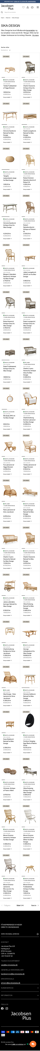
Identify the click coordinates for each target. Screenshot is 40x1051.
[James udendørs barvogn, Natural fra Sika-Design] (10, 584)
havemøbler (30, 30)
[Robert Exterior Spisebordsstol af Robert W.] (30, 158)
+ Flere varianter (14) (9, 81)
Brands (8, 17)
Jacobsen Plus (9, 1042)
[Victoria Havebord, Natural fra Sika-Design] (10, 113)
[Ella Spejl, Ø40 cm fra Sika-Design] (10, 397)
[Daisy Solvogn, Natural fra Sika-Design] (30, 489)
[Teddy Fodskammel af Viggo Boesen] (10, 65)
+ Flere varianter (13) (9, 831)
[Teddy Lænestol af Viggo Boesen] (30, 444)
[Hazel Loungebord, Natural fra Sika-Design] (30, 113)
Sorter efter (5, 47)
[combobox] (20, 12)
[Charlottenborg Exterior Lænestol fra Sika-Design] (30, 397)
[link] (7, 905)
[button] (32, 7)
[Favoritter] (23, 7)
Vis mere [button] (35, 35)
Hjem (2, 17)
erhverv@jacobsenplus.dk (10, 983)
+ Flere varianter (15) (29, 413)
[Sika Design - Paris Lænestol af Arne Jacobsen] (10, 676)
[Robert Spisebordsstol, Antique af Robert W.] (30, 205)
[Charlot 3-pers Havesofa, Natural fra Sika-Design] (10, 537)
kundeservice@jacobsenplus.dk (13, 974)
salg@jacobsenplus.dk (9, 965)
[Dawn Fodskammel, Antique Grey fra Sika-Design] (10, 348)
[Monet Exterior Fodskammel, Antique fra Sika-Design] (30, 864)
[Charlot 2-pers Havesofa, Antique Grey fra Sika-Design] (30, 348)
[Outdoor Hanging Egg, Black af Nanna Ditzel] (30, 721)
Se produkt (7, 97)
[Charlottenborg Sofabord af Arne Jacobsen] (10, 631)
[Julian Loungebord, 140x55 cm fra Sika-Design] (30, 254)
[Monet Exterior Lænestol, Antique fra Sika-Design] (10, 815)
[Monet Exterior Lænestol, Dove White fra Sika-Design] (30, 815)
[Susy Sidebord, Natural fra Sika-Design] (10, 721)
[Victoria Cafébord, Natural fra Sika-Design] (30, 676)
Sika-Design (15, 17)
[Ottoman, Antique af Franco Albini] (10, 768)
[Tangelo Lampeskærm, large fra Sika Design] (10, 158)
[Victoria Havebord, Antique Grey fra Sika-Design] (10, 205)
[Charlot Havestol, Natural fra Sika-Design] (30, 537)
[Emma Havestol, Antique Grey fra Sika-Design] (10, 301)
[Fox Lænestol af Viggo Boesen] (10, 444)
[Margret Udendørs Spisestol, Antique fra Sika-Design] (10, 254)
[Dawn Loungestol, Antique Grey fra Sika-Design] (30, 301)
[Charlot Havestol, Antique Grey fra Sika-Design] (30, 65)
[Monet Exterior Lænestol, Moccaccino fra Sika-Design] (10, 864)
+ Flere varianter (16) (29, 173)
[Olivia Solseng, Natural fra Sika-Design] (30, 584)
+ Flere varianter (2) (8, 784)
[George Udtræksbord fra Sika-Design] (30, 631)
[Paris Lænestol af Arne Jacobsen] (10, 489)
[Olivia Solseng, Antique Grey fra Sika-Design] (30, 768)
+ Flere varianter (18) (29, 81)
